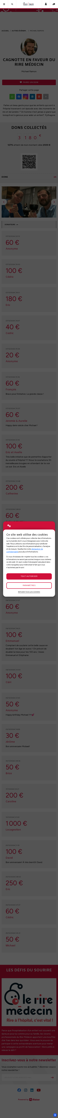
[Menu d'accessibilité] (55, 1115)
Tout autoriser (29, 576)
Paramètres (29, 585)
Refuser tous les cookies (29, 592)
